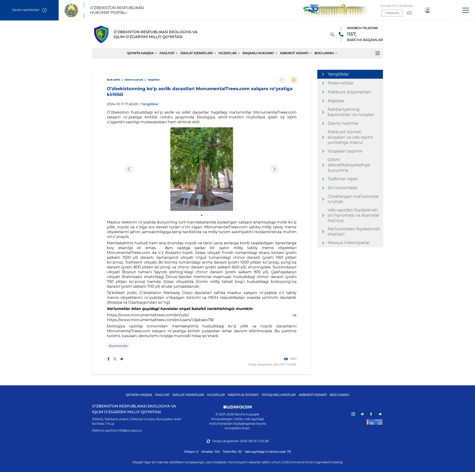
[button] (465, 10)
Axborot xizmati (294, 53)
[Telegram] (362, 414)
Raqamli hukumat (258, 53)
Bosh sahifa (113, 79)
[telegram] (121, 359)
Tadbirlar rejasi (343, 178)
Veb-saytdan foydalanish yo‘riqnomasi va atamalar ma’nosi (354, 215)
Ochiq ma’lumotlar (279, 395)
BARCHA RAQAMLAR (365, 40)
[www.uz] (375, 422)
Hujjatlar (228, 53)
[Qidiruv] (332, 34)
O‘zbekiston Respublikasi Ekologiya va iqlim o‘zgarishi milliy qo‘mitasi (134, 409)
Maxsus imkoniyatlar (349, 242)
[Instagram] (353, 414)
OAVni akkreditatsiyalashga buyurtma (349, 165)
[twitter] (115, 359)
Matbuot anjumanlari (349, 91)
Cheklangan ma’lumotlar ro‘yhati (353, 199)
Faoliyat (167, 53)
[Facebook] (371, 414)
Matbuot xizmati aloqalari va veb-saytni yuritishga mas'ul (350, 137)
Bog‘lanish (324, 53)
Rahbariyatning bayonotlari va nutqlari (351, 112)
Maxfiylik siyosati (243, 395)
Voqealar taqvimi (345, 150)
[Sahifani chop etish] (294, 80)
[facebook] (108, 359)
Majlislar (336, 100)
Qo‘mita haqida (139, 395)
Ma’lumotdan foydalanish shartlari (354, 231)
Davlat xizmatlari (197, 53)
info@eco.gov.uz (129, 430)
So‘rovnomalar (343, 187)
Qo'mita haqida (140, 53)
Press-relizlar (341, 83)
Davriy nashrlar (343, 123)
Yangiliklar (154, 79)
